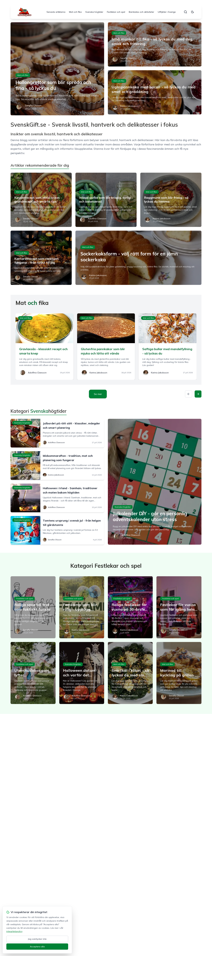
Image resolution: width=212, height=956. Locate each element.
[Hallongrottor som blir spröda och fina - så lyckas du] (57, 68)
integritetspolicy (14, 931)
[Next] (198, 394)
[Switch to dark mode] (192, 12)
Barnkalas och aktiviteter (141, 12)
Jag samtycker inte (37, 939)
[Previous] (188, 394)
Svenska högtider (94, 12)
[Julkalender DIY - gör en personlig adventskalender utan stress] (154, 482)
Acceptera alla (37, 946)
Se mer (98, 394)
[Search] (185, 12)
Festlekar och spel (116, 12)
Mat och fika (75, 12)
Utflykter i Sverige (167, 12)
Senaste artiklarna (56, 12)
